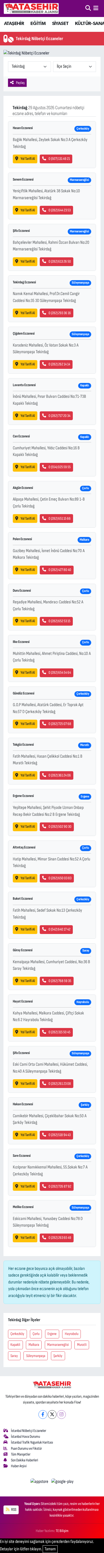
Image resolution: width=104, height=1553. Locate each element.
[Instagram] (61, 1414)
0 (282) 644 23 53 (60, 210)
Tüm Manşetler (20, 1454)
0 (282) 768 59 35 (60, 981)
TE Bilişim (62, 1531)
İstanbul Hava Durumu (25, 1436)
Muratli (82, 1344)
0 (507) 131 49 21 (59, 158)
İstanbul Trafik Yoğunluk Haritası (32, 1442)
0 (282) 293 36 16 (60, 313)
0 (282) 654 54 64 (60, 672)
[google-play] (62, 1482)
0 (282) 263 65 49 (60, 1237)
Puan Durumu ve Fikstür (26, 1448)
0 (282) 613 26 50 (60, 261)
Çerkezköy (17, 1334)
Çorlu (36, 1334)
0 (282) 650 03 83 (60, 878)
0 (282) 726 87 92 (60, 1186)
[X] (52, 1414)
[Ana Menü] (95, 8)
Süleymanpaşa (35, 1356)
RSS (13, 1509)
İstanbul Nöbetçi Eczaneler (28, 1430)
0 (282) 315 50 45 (59, 1032)
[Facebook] (42, 1414)
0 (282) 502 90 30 (60, 826)
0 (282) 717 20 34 (59, 415)
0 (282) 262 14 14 (59, 364)
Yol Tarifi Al (28, 158)
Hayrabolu (71, 1334)
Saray (14, 1356)
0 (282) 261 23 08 (60, 1083)
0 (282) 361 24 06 (60, 775)
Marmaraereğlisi (58, 1344)
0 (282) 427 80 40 (60, 570)
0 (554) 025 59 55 (60, 467)
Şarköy (57, 1356)
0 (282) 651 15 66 (60, 518)
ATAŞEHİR (14, 23)
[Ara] (88, 8)
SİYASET (60, 23)
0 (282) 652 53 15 (59, 621)
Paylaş (20, 82)
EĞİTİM (38, 23)
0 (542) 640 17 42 (59, 929)
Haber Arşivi (19, 1466)
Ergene (52, 1334)
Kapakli (15, 1344)
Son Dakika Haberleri (24, 1460)
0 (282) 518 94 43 (60, 1135)
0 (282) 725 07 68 (60, 724)
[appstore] (39, 1482)
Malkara (34, 1344)
